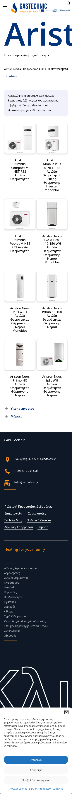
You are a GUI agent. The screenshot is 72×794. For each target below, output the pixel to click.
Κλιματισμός (11, 582)
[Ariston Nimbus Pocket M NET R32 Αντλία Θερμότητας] (19, 214)
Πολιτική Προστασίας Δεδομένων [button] (28, 507)
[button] (66, 712)
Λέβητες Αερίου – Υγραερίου (21, 568)
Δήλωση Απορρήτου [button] (18, 527)
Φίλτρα (8, 611)
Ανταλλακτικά (12, 630)
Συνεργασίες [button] (37, 513)
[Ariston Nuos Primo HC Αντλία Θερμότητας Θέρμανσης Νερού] (19, 354)
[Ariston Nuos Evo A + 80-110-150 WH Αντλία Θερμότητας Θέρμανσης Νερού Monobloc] (52, 214)
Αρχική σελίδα (12, 69)
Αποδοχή (36, 759)
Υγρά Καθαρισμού (15, 616)
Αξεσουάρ (10, 635)
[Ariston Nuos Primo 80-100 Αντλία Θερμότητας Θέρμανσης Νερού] (52, 286)
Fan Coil (9, 587)
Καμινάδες (10, 592)
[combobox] (27, 55)
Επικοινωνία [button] (13, 513)
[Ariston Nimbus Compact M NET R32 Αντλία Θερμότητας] (19, 138)
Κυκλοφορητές (13, 597)
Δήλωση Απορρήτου (40, 788)
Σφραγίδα (58, 788)
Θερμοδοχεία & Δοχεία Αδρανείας (25, 621)
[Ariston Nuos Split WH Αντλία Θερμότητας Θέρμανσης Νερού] (52, 354)
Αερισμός (9, 606)
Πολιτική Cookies (18, 788)
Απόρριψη (36, 770)
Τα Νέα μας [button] (13, 520)
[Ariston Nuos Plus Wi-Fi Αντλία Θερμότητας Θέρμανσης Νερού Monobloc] (19, 286)
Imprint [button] (42, 527)
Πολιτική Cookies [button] (39, 520)
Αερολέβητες (12, 573)
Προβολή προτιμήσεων (36, 780)
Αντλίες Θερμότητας (16, 578)
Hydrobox (10, 602)
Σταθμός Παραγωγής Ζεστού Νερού (26, 626)
